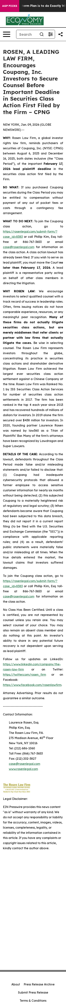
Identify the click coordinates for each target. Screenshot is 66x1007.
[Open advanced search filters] (50, 34)
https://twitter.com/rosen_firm (24, 674)
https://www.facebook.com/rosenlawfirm (32, 685)
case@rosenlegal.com (18, 247)
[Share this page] (60, 34)
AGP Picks (9, 6)
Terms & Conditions (33, 1000)
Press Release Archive (39, 984)
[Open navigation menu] (6, 34)
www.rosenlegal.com (23, 769)
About (15, 984)
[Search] (41, 34)
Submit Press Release (33, 992)
